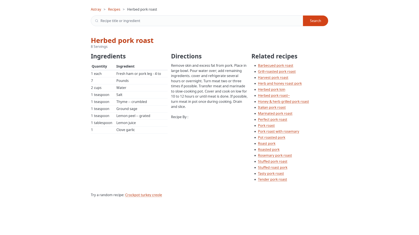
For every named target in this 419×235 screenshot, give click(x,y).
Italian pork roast (272, 107)
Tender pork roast (272, 179)
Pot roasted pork (271, 137)
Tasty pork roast (271, 173)
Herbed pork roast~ (274, 95)
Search (315, 20)
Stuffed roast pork (272, 167)
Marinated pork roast (275, 113)
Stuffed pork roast (272, 161)
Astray (96, 9)
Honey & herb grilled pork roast (283, 101)
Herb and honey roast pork (280, 83)
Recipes (114, 9)
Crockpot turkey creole (143, 195)
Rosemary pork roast (275, 155)
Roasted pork (269, 149)
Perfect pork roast (272, 119)
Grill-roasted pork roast (277, 71)
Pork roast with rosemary (278, 131)
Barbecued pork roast (275, 65)
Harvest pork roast (273, 77)
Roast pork (266, 143)
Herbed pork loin (271, 89)
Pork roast (266, 125)
